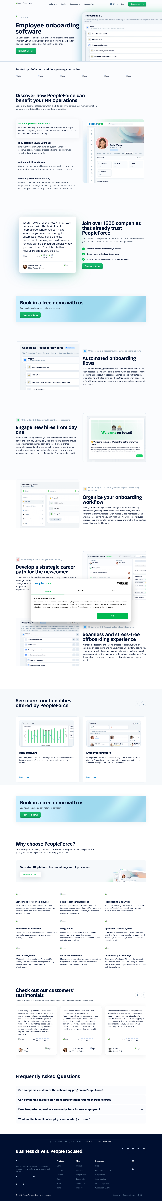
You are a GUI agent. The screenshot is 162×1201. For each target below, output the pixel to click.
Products (51, 4)
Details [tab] (81, 591)
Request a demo (30, 874)
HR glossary (100, 1175)
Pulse (59, 1183)
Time (59, 1188)
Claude (98, 1142)
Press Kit (79, 1188)
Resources (74, 4)
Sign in (123, 4)
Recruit (60, 1170)
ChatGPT (89, 1142)
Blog (97, 1166)
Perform (60, 1175)
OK (112, 616)
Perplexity (107, 1142)
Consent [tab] (48, 591)
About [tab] (114, 591)
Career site (80, 1179)
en (114, 4)
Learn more (24, 777)
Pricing (63, 4)
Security (116, 1195)
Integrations (81, 1175)
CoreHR (60, 1166)
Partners (79, 1170)
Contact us (80, 1183)
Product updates (102, 1183)
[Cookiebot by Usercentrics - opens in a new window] (118, 583)
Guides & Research (103, 1170)
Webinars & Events (102, 1188)
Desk (59, 1179)
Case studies (89, 4)
